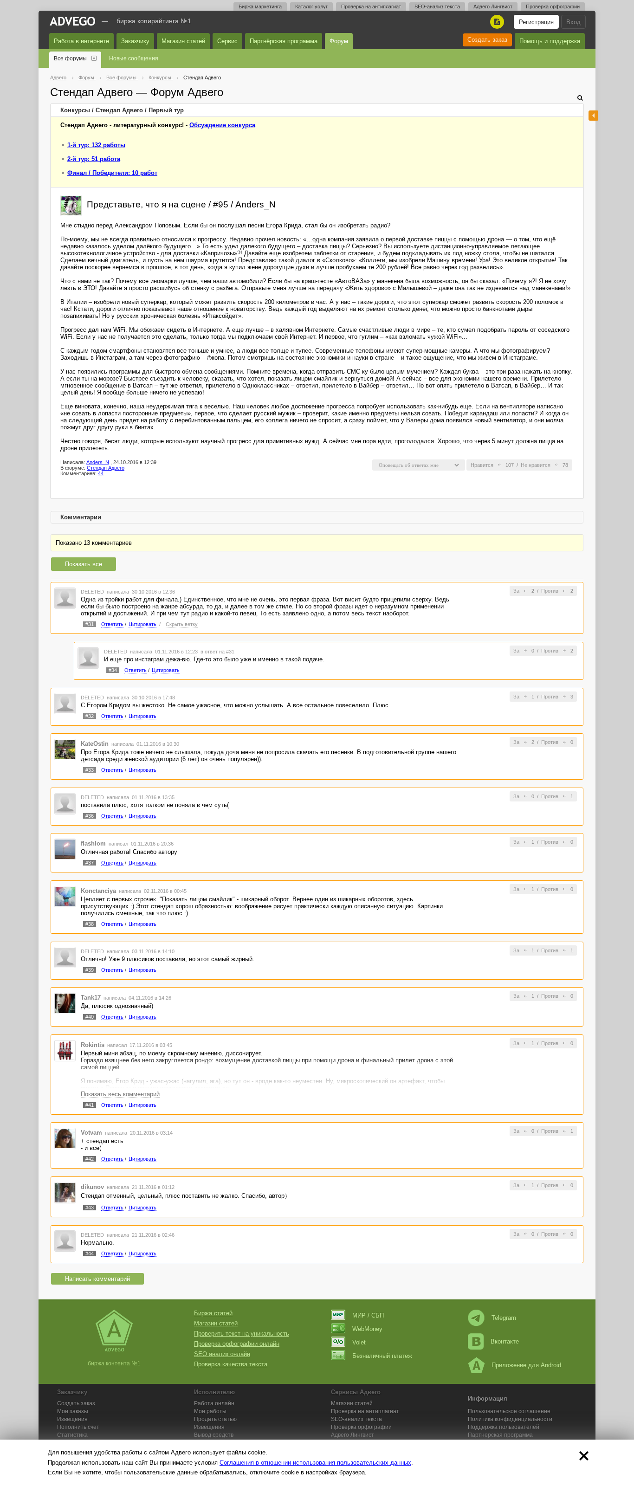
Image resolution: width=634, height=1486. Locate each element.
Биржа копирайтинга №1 (153, 21)
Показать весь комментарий (120, 1094)
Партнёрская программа (283, 41)
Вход (573, 22)
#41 (89, 1105)
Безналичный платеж (382, 1355)
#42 (89, 1159)
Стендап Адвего (119, 110)
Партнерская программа (500, 1435)
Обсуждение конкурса (222, 125)
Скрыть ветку (182, 624)
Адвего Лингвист (492, 6)
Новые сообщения (133, 58)
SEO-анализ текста (437, 6)
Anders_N (97, 462)
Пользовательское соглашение (509, 1411)
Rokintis (92, 1044)
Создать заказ (487, 39)
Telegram (504, 1317)
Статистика (72, 1435)
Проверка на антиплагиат (371, 6)
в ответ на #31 (217, 651)
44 (101, 473)
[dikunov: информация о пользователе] (65, 1192)
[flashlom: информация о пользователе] (65, 849)
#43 (89, 1207)
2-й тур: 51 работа (93, 158)
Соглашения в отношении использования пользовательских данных (315, 1462)
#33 (89, 770)
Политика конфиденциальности (510, 1419)
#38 (89, 924)
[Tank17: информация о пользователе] (65, 1002)
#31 (89, 624)
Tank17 (91, 997)
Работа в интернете (81, 41)
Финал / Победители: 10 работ (112, 172)
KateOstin (95, 743)
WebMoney (367, 1328)
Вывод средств (213, 1435)
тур (166, 110)
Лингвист (352, 1435)
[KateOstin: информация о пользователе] (65, 749)
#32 (89, 716)
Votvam (91, 1132)
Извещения (72, 1419)
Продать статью (215, 1419)
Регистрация (536, 22)
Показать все (83, 564)
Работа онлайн (214, 1403)
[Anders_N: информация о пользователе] (71, 204)
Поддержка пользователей (503, 1427)
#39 (89, 970)
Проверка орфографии (553, 6)
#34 (113, 670)
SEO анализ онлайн (222, 1353)
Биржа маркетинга (260, 6)
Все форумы (70, 58)
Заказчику (135, 41)
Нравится (482, 465)
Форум (339, 41)
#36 (89, 816)
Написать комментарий (97, 1278)
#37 (89, 863)
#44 (89, 1253)
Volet (359, 1342)
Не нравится (535, 465)
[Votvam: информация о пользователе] (65, 1138)
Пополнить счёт (78, 1427)
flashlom (93, 843)
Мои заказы (72, 1411)
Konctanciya (98, 890)
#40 (89, 1017)
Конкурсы (75, 110)
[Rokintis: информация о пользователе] (65, 1050)
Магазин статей (183, 41)
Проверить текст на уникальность (241, 1333)
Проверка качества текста (230, 1364)
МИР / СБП (368, 1315)
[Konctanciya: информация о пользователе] (65, 895)
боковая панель (593, 115)
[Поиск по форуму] (580, 97)
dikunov (92, 1186)
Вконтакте (505, 1341)
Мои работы (210, 1411)
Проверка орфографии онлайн (236, 1343)
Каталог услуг (311, 6)
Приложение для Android (526, 1365)
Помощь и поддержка (549, 41)
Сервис (227, 41)
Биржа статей (213, 1313)
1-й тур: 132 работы (96, 145)
